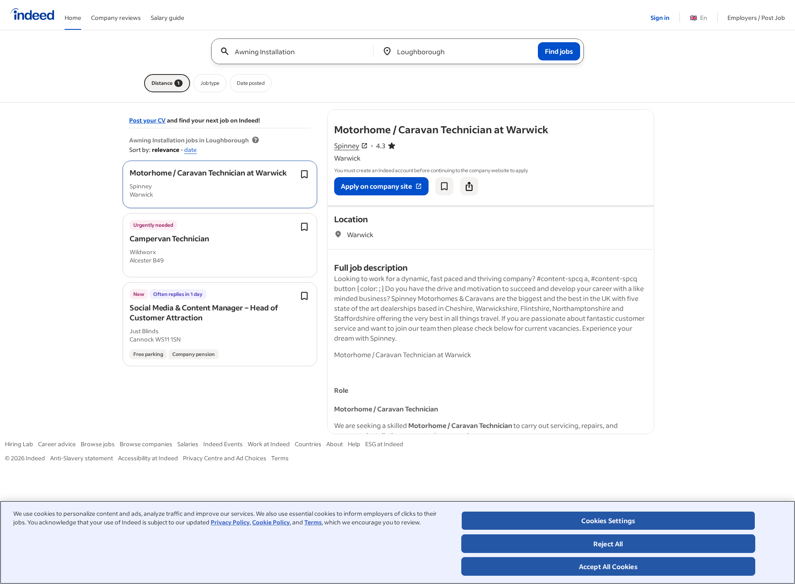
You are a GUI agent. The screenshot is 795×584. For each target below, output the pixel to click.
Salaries (187, 444)
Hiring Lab (19, 444)
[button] (208, 173)
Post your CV (147, 120)
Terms (313, 522)
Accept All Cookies (608, 566)
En (698, 18)
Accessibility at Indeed (148, 458)
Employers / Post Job (756, 18)
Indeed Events (223, 444)
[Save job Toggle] (304, 174)
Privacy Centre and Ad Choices (224, 458)
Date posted (251, 83)
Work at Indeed (269, 444)
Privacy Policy (230, 522)
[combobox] (295, 51)
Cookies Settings (608, 520)
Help (354, 444)
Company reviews (116, 18)
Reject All (608, 543)
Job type (209, 83)
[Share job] (469, 186)
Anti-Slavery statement (81, 458)
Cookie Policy (271, 522)
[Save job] (444, 186)
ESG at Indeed (384, 444)
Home (73, 18)
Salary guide (167, 18)
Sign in (660, 18)
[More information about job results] (255, 140)
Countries (308, 444)
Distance (166, 83)
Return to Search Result (599, 115)
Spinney (346, 145)
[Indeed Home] (32, 15)
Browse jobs (98, 444)
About (334, 444)
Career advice (57, 444)
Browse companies (146, 444)
